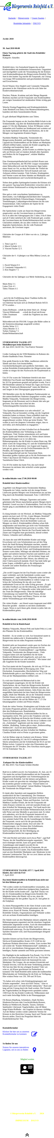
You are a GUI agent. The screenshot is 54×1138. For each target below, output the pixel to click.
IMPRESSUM (21, 1120)
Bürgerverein (23, 18)
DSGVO (37, 23)
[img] (27, 6)
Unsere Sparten (38, 18)
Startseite (12, 18)
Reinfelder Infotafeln (22, 23)
